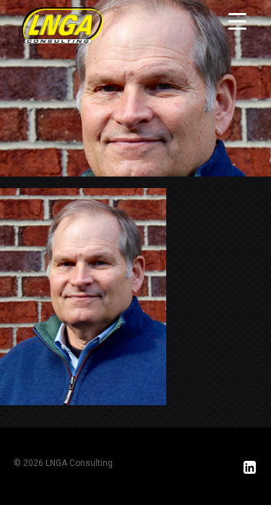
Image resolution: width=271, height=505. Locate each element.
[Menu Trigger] (237, 21)
